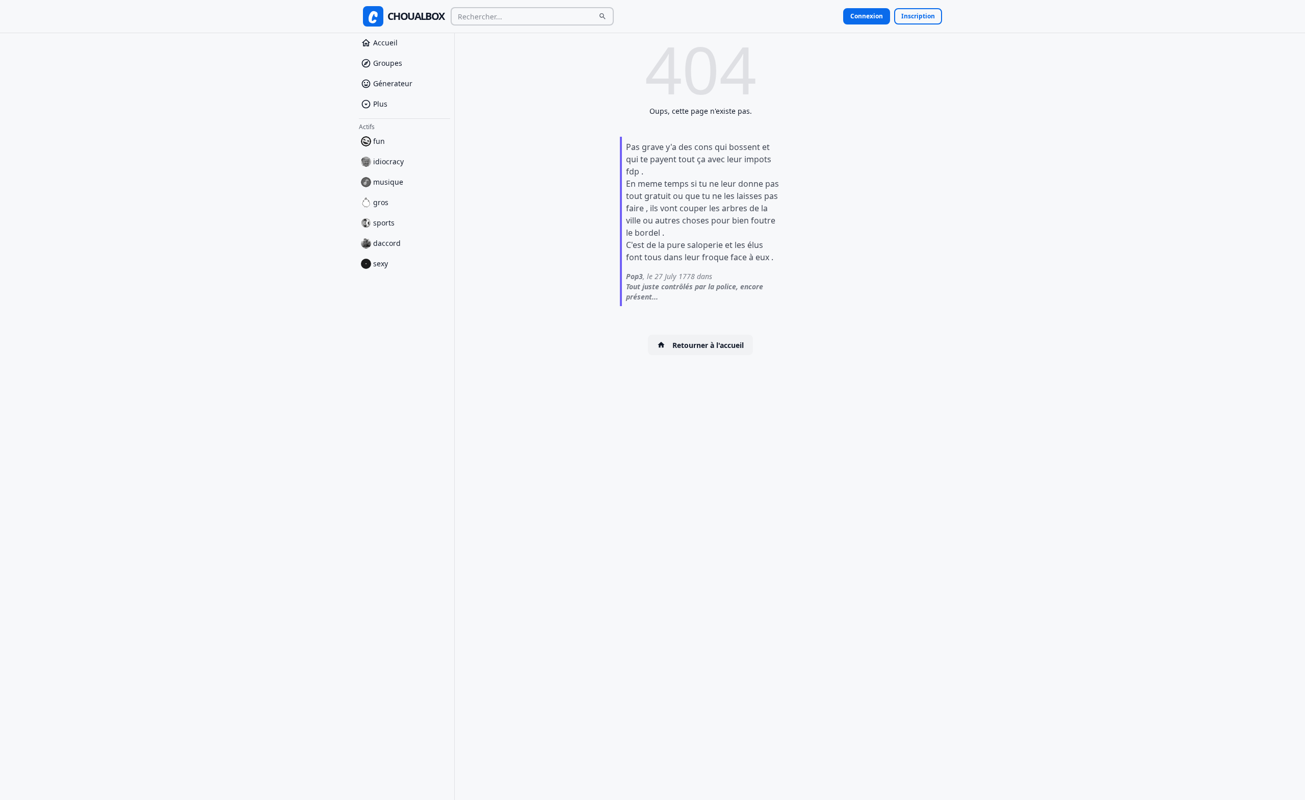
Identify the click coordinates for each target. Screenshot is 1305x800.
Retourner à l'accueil (708, 345)
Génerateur (392, 83)
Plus (380, 104)
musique (388, 182)
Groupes (387, 63)
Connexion (866, 16)
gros (380, 202)
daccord (387, 243)
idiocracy (388, 161)
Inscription (918, 16)
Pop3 (634, 276)
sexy (380, 263)
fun (379, 141)
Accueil (385, 42)
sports (384, 223)
